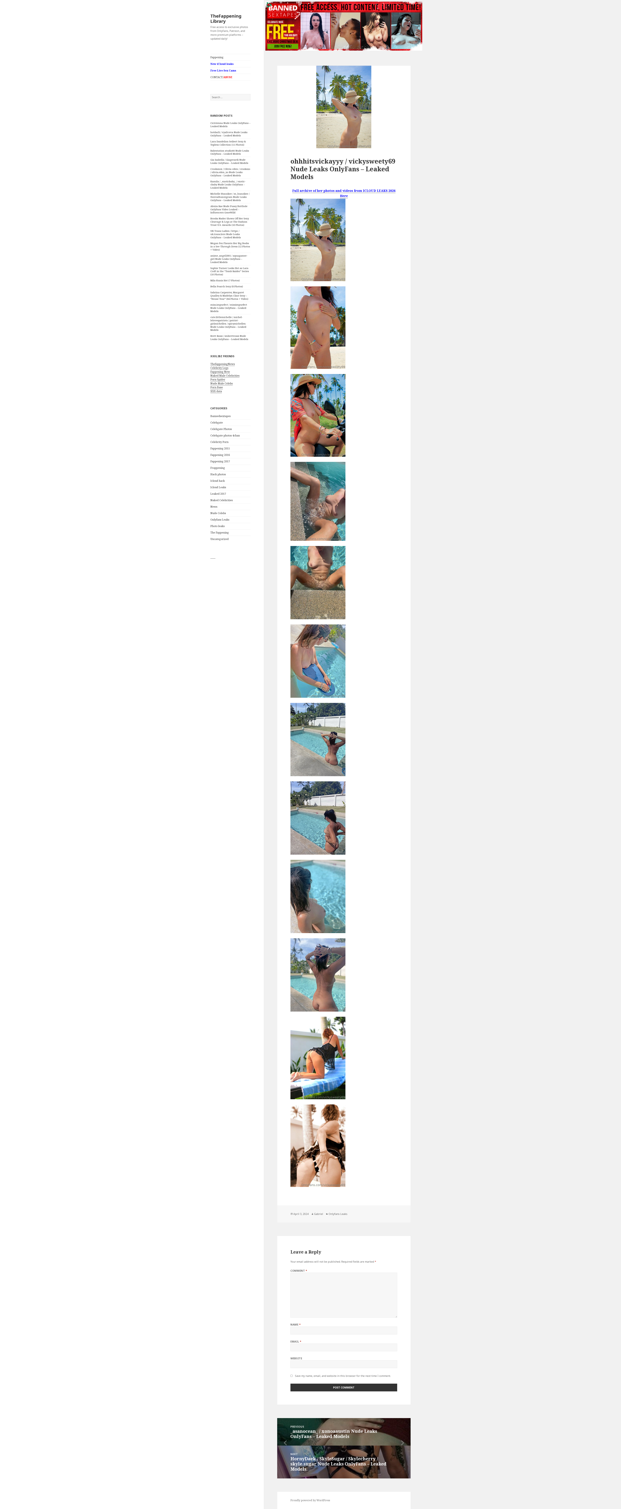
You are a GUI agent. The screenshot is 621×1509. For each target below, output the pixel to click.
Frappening (217, 468)
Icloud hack (217, 481)
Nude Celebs (218, 513)
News (213, 506)
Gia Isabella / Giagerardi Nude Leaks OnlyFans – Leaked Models (229, 161)
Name (295, 1324)
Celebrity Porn (219, 442)
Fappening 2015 (220, 448)
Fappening (216, 57)
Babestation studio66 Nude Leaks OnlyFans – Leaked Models (229, 152)
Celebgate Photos (221, 429)
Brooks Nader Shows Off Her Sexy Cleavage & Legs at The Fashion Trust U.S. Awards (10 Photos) (229, 221)
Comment (298, 1270)
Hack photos (218, 474)
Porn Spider (217, 379)
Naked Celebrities (221, 500)
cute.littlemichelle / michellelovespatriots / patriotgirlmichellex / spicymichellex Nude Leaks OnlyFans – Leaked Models (228, 323)
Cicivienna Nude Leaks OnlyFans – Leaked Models (230, 124)
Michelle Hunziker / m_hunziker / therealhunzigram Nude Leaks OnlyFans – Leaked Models (230, 197)
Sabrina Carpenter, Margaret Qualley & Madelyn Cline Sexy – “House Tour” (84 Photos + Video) (229, 295)
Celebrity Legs (219, 368)
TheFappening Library (225, 18)
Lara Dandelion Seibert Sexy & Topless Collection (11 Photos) (228, 143)
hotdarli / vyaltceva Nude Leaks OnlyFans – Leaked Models (228, 134)
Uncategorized (219, 539)
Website (296, 1358)
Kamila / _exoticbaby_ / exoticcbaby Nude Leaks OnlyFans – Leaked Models (228, 184)
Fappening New (220, 372)
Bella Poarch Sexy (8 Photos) (226, 286)
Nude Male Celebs (221, 383)
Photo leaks (217, 526)
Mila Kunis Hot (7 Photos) (225, 280)
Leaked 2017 (218, 494)
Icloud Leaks (218, 487)
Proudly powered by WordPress (310, 1500)
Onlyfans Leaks (219, 519)
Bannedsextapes (220, 416)
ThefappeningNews (222, 364)
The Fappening (219, 532)
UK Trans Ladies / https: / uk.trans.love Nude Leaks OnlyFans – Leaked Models (225, 234)
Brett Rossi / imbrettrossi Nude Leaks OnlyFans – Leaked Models (229, 337)
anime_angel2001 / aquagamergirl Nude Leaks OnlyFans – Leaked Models (229, 259)
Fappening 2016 (220, 455)
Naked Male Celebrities (225, 375)
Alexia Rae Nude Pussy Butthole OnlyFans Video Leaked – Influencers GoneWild (228, 209)
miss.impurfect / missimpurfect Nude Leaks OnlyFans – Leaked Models (228, 308)
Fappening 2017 (220, 461)
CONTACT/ (221, 77)
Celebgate (216, 422)
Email (295, 1341)
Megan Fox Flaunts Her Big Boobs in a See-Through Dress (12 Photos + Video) (230, 246)
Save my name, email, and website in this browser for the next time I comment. (343, 1376)
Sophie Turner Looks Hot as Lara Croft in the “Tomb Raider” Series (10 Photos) (229, 271)
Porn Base (216, 387)
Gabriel (318, 1214)
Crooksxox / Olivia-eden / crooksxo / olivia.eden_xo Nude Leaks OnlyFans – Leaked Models (230, 172)
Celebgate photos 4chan (225, 435)
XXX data (216, 391)
